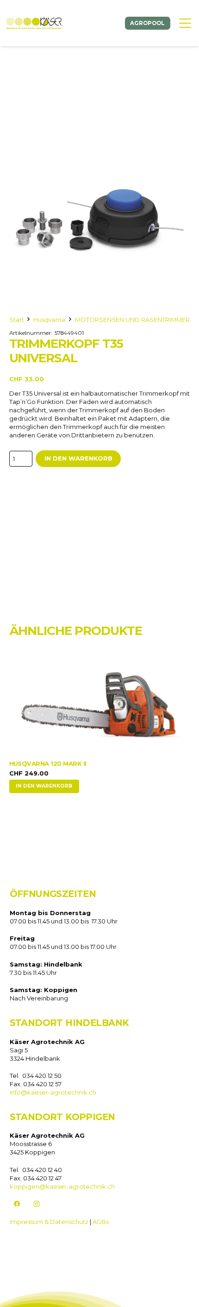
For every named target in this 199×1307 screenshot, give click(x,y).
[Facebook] (17, 1204)
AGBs (101, 1221)
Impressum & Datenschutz (49, 1221)
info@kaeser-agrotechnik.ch (53, 1092)
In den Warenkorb (78, 458)
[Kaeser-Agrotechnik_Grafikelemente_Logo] (34, 23)
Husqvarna (49, 319)
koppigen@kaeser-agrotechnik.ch (62, 1186)
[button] (185, 23)
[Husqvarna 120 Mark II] (99, 705)
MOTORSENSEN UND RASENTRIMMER (132, 319)
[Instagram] (36, 1204)
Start (16, 319)
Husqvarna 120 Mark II (48, 763)
